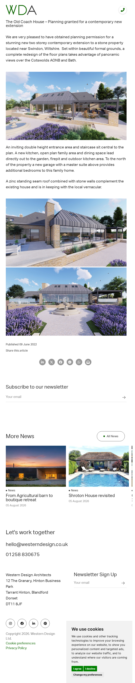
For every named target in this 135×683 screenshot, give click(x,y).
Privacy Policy (16, 648)
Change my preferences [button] (87, 674)
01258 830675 (23, 554)
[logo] (21, 10)
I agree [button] (77, 668)
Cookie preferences (21, 643)
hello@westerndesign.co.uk (37, 544)
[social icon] (10, 623)
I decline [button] (90, 668)
